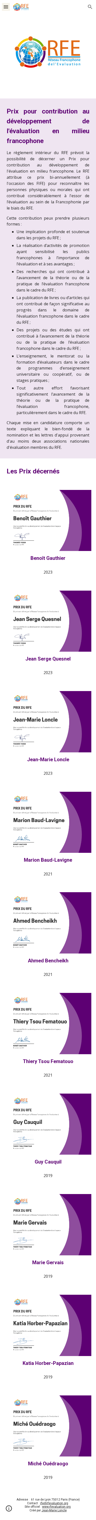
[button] (6, 7)
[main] (48, 278)
